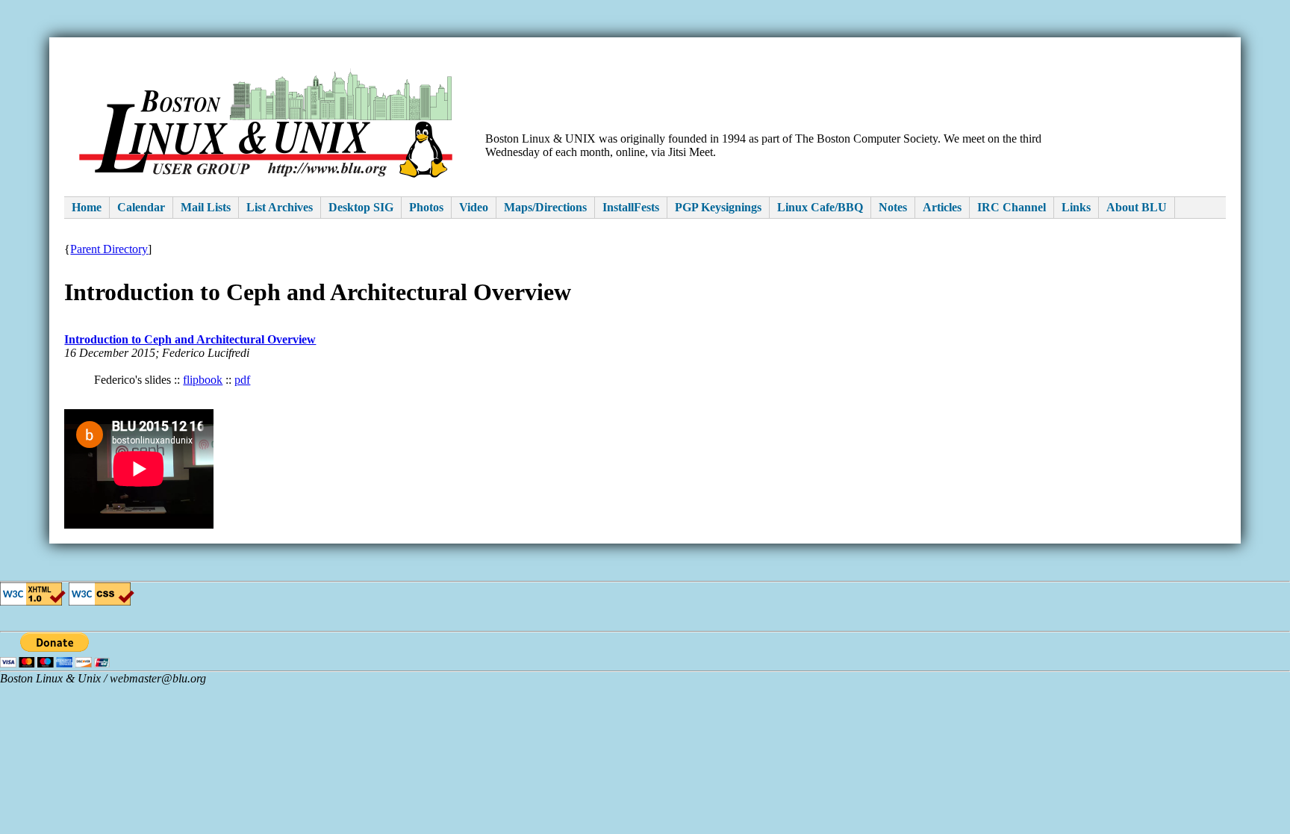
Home (87, 207)
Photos (426, 207)
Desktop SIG (360, 207)
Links (1076, 207)
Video (473, 207)
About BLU (1136, 207)
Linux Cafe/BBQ (820, 207)
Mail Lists (206, 207)
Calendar (141, 207)
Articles (942, 207)
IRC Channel (1011, 207)
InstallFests (630, 207)
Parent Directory (109, 249)
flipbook (202, 379)
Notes (893, 207)
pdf (242, 379)
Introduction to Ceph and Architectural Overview (190, 339)
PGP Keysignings (718, 207)
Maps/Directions (545, 207)
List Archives (279, 207)
